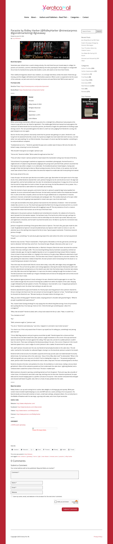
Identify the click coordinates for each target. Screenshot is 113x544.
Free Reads (84, 77)
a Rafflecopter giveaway (18, 425)
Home (26, 17)
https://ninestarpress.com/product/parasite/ (35, 86)
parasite (61, 456)
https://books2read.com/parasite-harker (31, 90)
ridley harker (68, 456)
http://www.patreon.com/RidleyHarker (28, 414)
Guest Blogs (85, 80)
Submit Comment (70, 509)
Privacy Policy (98, 536)
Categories (75, 17)
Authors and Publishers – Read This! (53, 17)
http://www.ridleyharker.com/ (25, 403)
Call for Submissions (87, 71)
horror (35, 456)
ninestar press (54, 456)
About (33, 17)
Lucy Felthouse (16, 38)
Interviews (84, 83)
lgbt (39, 456)
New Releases (28, 454)
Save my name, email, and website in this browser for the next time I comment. (37, 496)
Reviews (83, 91)
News (83, 88)
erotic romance (21, 456)
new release (45, 456)
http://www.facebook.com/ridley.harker (29, 407)
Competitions (85, 74)
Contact (86, 17)
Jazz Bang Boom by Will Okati (90, 40)
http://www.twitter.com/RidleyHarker (27, 410)
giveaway (29, 456)
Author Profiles (86, 68)
